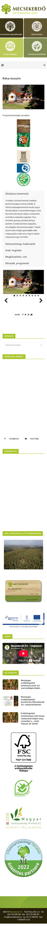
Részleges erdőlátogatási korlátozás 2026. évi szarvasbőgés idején (30, 684)
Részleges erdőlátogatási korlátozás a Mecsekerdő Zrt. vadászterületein (32, 701)
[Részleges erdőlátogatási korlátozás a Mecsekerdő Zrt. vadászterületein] (10, 701)
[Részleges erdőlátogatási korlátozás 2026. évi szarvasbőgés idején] (10, 684)
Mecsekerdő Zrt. (16, 912)
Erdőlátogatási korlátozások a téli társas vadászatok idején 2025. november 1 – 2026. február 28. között (32, 718)
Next (40, 300)
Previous (7, 300)
